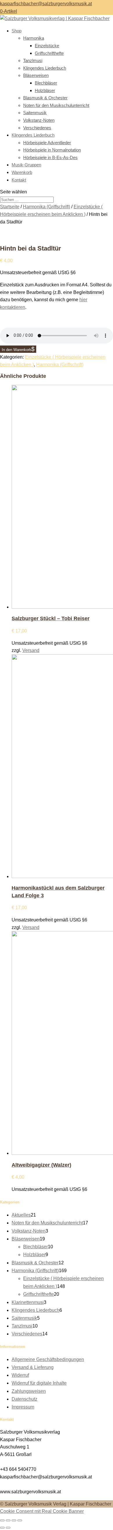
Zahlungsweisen (29, 1391)
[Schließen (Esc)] (19, 1520)
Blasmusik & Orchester (45, 97)
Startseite (9, 206)
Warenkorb (22, 172)
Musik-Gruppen (26, 164)
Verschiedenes (37, 127)
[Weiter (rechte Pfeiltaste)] (8, 1528)
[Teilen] (14, 1520)
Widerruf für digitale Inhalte (39, 1383)
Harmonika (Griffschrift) (46, 206)
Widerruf (20, 1375)
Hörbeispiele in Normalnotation (52, 149)
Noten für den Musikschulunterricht (56, 105)
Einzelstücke (47, 45)
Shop (16, 30)
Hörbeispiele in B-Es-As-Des (50, 157)
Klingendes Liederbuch (44, 68)
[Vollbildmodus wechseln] (8, 1520)
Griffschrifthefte (49, 53)
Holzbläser (45, 90)
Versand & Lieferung (33, 1367)
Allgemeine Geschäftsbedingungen (48, 1359)
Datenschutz (24, 1399)
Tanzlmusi (32, 60)
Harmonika (33, 38)
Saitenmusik (35, 112)
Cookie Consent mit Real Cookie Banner (42, 1511)
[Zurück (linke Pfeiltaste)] (2, 1528)
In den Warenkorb (16, 350)
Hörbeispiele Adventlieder (47, 142)
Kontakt (19, 179)
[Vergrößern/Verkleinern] (2, 1520)
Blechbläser (46, 82)
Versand (30, 650)
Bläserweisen (36, 75)
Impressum (23, 1406)
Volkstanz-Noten (38, 120)
